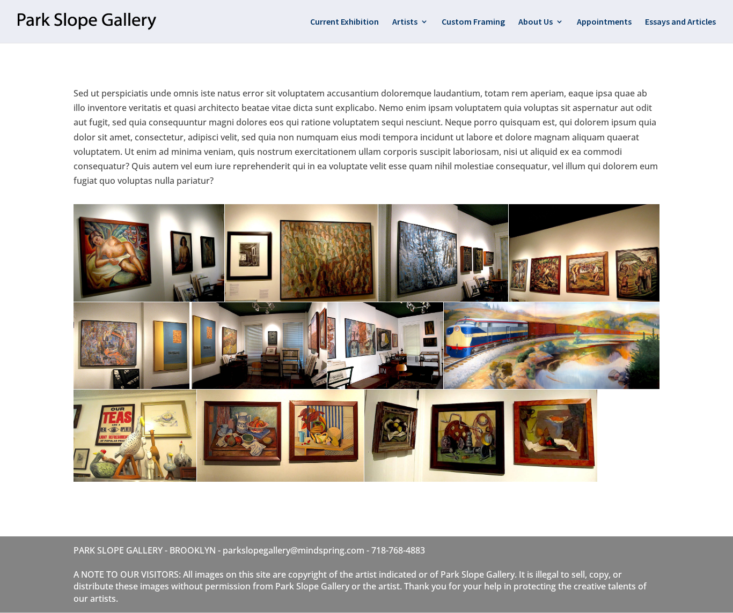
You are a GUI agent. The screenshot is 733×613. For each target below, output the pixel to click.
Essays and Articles (680, 22)
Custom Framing (473, 22)
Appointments (604, 22)
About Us (535, 22)
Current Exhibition (344, 22)
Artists (404, 22)
